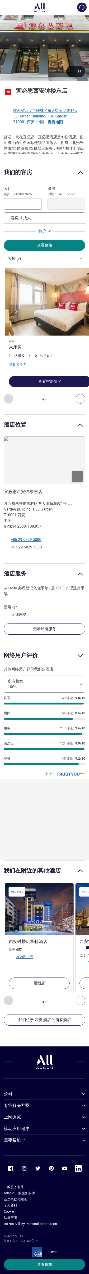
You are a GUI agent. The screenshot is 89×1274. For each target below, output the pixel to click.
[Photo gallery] (44, 47)
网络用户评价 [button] (21, 655)
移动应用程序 (16, 1128)
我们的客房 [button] (18, 172)
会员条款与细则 (15, 1199)
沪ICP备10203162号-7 (20, 1241)
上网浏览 (12, 1116)
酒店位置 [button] (15, 424)
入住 (18, 191)
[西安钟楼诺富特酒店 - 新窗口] (39, 909)
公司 (8, 1093)
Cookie (9, 1211)
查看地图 (55, 122)
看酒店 (39, 983)
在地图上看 (24, 957)
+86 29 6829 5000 (26, 539)
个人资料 (10, 1205)
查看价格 (44, 1264)
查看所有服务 (44, 629)
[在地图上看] (44, 460)
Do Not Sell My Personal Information (30, 1224)
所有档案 (15, 684)
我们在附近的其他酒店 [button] (32, 870)
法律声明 (10, 1218)
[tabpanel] (44, 336)
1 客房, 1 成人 (19, 218)
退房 (61, 191)
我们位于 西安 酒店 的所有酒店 (45, 1020)
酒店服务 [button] (15, 573)
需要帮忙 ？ (15, 1140)
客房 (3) (14, 258)
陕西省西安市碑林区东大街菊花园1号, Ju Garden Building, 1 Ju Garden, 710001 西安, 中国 (45, 116)
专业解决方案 (16, 1105)
